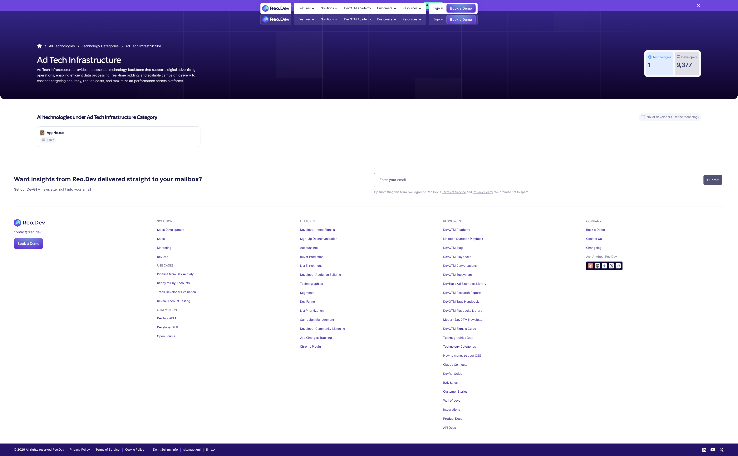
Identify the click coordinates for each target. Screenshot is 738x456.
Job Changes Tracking (316, 338)
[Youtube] (713, 449)
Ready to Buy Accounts (173, 283)
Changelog (594, 248)
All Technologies (62, 46)
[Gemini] (604, 265)
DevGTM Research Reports (462, 293)
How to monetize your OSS (462, 355)
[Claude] (590, 265)
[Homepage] (275, 8)
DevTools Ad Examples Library (464, 284)
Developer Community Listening (322, 329)
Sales (161, 239)
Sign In (438, 8)
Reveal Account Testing (173, 301)
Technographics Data (458, 338)
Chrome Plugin (310, 346)
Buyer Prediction (311, 257)
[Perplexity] (611, 265)
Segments (307, 293)
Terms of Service (454, 192)
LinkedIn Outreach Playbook (463, 239)
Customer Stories (455, 391)
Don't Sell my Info (165, 449)
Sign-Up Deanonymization (318, 239)
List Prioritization (312, 310)
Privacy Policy (483, 192)
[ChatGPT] (597, 265)
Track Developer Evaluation (176, 292)
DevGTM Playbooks (457, 257)
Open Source (166, 336)
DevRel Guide (452, 373)
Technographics (311, 284)
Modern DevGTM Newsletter (463, 319)
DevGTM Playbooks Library (462, 310)
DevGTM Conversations (460, 265)
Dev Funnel (308, 301)
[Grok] (618, 265)
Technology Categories (100, 46)
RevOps (162, 257)
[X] (721, 449)
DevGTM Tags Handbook (461, 301)
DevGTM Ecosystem (457, 275)
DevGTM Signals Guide (459, 329)
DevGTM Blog (453, 248)
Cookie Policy (134, 449)
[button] (306, 8)
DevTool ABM (166, 318)
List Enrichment (311, 265)
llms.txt (211, 449)
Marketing (164, 248)
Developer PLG (167, 327)
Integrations (451, 409)
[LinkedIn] (704, 449)
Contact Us (594, 239)
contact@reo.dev (28, 232)
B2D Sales (450, 383)
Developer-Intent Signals (317, 230)
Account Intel (309, 248)
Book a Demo (461, 8)
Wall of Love (451, 400)
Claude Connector (456, 364)
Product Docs (452, 418)
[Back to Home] (39, 46)
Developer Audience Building (320, 275)
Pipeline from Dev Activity (175, 274)
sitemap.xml (192, 449)
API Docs (449, 427)
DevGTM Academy (357, 8)
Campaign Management (317, 319)
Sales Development (170, 230)
